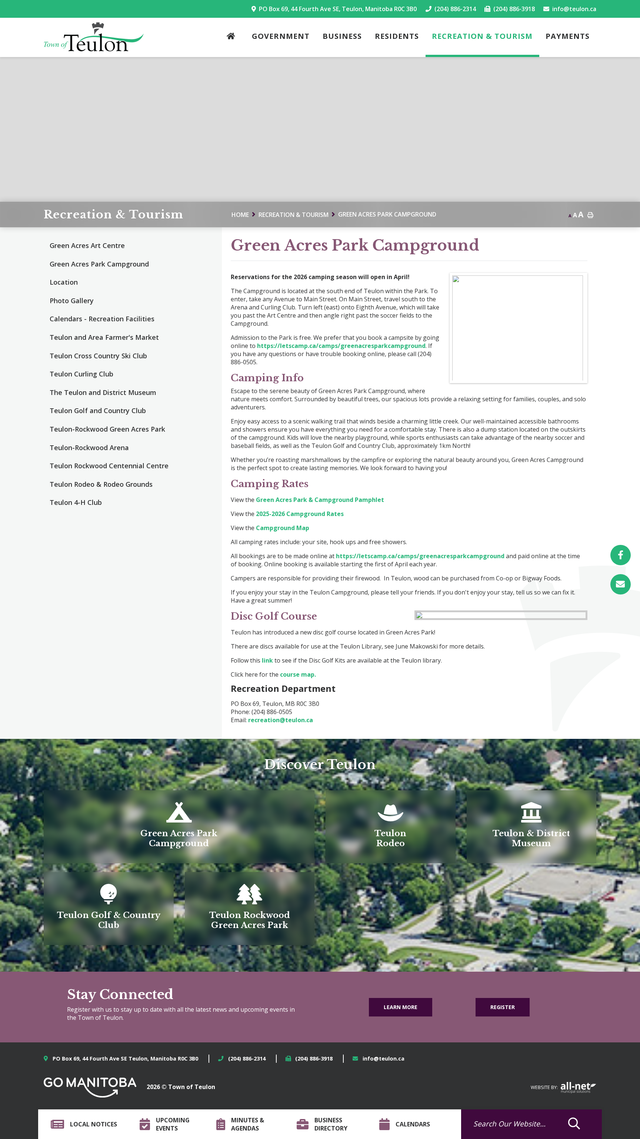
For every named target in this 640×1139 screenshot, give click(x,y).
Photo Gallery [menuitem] (72, 300)
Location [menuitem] (64, 282)
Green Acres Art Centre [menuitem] (87, 245)
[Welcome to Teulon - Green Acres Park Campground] (94, 36)
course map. (298, 674)
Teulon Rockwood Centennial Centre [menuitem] (109, 465)
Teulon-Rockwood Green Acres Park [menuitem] (107, 429)
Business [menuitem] (342, 36)
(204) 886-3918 (314, 1058)
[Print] (620, 584)
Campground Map (281, 528)
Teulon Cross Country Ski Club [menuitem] (98, 355)
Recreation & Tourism (294, 215)
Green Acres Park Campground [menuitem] (99, 263)
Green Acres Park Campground (387, 214)
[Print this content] (590, 215)
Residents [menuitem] (397, 36)
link (268, 660)
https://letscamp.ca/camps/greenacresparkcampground (341, 346)
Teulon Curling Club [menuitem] (81, 373)
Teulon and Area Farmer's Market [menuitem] (104, 337)
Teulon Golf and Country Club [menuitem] (98, 410)
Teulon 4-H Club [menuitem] (76, 502)
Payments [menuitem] (568, 36)
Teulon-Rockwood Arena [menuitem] (89, 447)
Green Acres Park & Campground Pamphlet (320, 500)
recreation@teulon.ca (280, 720)
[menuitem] (232, 37)
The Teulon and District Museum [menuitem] (103, 392)
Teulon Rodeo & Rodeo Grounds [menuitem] (101, 484)
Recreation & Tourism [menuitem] (482, 36)
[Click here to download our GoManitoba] (90, 1087)
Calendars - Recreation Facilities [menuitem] (102, 318)
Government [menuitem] (281, 36)
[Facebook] (620, 555)
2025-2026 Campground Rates (300, 514)
